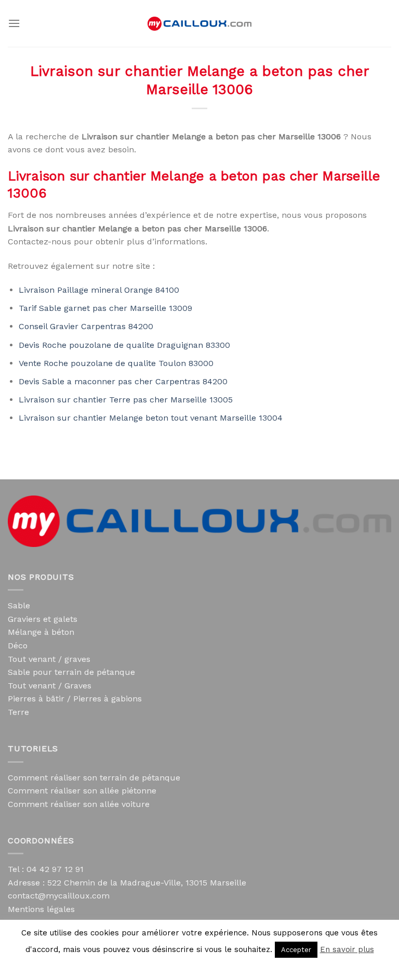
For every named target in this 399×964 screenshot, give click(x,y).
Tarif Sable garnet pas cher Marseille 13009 (105, 308)
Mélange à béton (41, 632)
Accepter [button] (296, 950)
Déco (18, 645)
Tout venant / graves (49, 659)
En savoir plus (347, 949)
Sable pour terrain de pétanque (71, 672)
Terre (18, 712)
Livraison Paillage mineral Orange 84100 (99, 290)
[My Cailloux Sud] (199, 24)
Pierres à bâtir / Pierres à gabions (75, 699)
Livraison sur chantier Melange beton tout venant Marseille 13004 (151, 418)
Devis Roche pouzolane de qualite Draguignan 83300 (124, 345)
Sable (19, 605)
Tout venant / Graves (49, 686)
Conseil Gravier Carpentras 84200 (86, 326)
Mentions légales (41, 909)
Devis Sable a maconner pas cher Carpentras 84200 (123, 381)
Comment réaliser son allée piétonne (82, 791)
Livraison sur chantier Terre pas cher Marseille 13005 (126, 400)
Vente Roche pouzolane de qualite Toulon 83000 (116, 363)
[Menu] (14, 23)
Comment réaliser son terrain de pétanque (94, 778)
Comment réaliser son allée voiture (79, 804)
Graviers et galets (42, 619)
